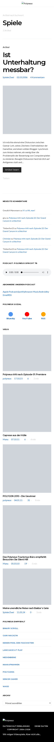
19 (25, 563)
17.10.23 (18, 378)
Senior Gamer (10, 679)
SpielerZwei (8, 77)
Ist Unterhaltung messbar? (24, 62)
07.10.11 (15, 439)
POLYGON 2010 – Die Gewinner (19, 496)
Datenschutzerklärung (16, 726)
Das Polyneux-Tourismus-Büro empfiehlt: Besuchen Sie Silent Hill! (24, 558)
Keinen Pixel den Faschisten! (18, 643)
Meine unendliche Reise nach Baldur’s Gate (26, 608)
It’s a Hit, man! (29, 210)
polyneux (7, 378)
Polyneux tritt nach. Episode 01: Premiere (24, 374)
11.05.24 (21, 612)
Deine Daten (41, 726)
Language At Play (13, 650)
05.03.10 (15, 563)
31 (28, 500)
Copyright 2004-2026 (18, 729)
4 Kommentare (37, 77)
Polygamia (8, 672)
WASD (6, 686)
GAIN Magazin (10, 635)
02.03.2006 (22, 77)
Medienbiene (9, 657)
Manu (5, 439)
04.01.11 (18, 500)
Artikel (6, 47)
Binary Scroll (10, 628)
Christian (7, 238)
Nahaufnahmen (11, 664)
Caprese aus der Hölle (14, 435)
